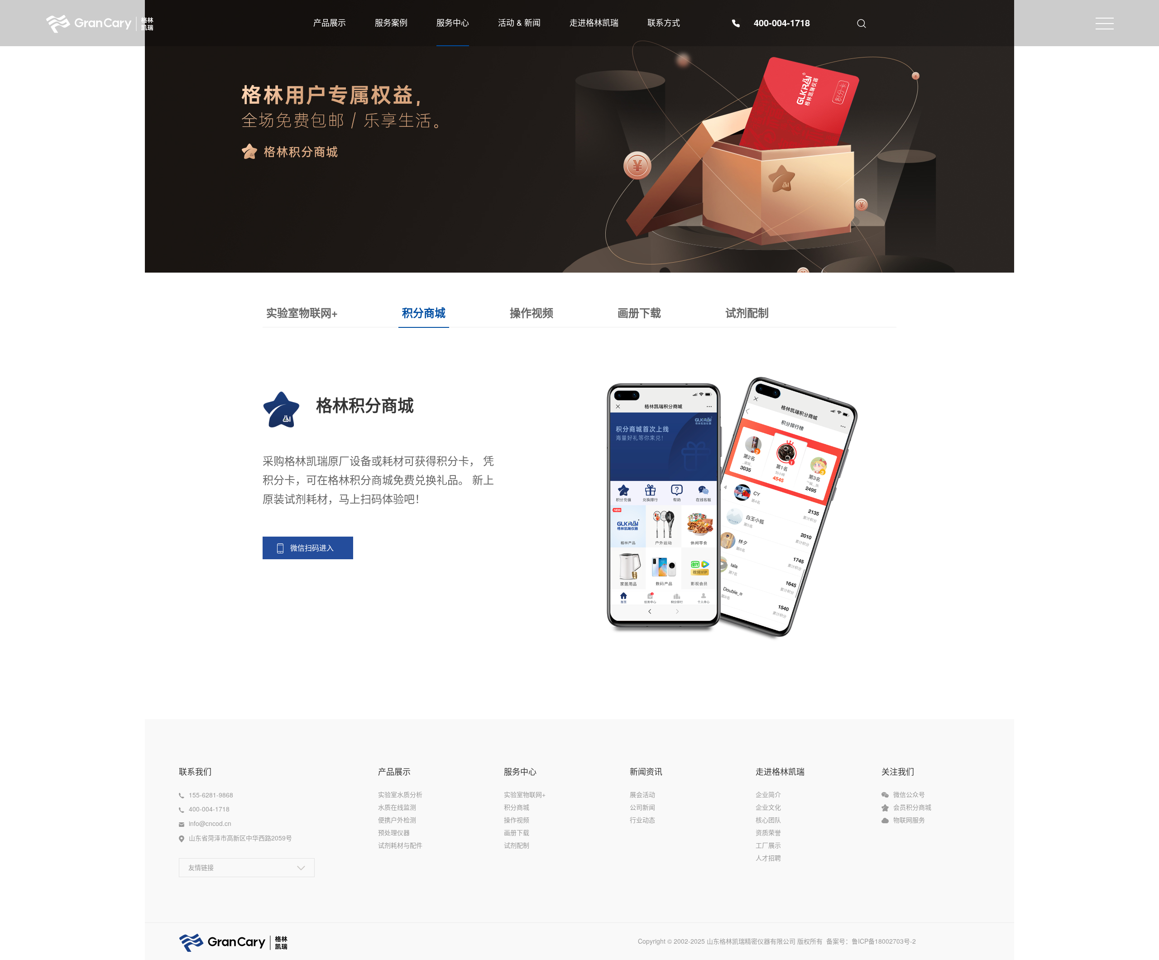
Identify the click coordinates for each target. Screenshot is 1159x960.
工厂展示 (768, 845)
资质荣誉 (768, 832)
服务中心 (452, 22)
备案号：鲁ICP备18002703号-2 (875, 941)
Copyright (652, 941)
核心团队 (768, 819)
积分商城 (423, 312)
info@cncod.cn (210, 823)
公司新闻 (642, 806)
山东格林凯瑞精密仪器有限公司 (751, 941)
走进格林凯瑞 (594, 22)
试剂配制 (747, 312)
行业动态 (642, 819)
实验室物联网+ (302, 312)
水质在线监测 (397, 806)
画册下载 (639, 312)
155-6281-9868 (211, 794)
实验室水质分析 (400, 794)
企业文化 (768, 806)
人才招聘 (768, 857)
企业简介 (768, 794)
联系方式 (663, 22)
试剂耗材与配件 (400, 845)
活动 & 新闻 (519, 22)
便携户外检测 (397, 819)
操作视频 (531, 312)
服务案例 (391, 22)
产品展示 (329, 22)
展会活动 (642, 794)
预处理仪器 (394, 832)
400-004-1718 (782, 22)
